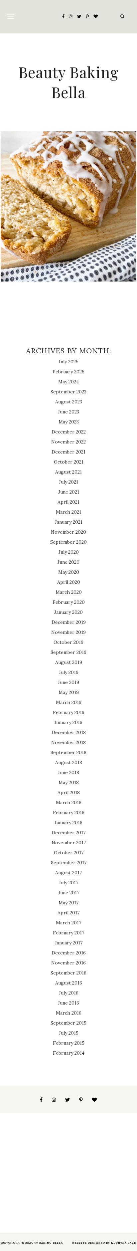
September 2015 (68, 1023)
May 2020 (68, 572)
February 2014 (68, 1053)
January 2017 (68, 943)
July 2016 (68, 993)
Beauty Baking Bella (68, 82)
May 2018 (69, 782)
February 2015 (68, 1043)
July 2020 (69, 552)
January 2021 (68, 522)
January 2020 (68, 612)
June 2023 (68, 412)
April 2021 (68, 502)
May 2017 (68, 903)
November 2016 (68, 963)
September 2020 (68, 542)
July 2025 (68, 362)
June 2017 (68, 893)
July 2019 (68, 672)
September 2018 (68, 752)
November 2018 (68, 742)
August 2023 (68, 402)
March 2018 (68, 802)
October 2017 (68, 853)
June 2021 (68, 492)
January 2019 (68, 722)
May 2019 (69, 692)
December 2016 (69, 953)
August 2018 (68, 762)
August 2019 (68, 662)
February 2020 (69, 602)
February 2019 (68, 712)
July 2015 (68, 1033)
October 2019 (68, 642)
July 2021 (68, 482)
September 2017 (68, 863)
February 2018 (68, 813)
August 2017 (68, 873)
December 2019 (69, 622)
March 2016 (68, 1013)
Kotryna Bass (123, 1242)
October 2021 (68, 462)
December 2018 (69, 732)
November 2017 (69, 843)
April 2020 (68, 582)
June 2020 (68, 562)
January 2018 (68, 823)
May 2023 (69, 422)
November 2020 (68, 532)
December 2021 (68, 452)
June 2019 (68, 682)
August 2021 (68, 472)
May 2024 (68, 382)
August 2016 (68, 983)
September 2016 (68, 973)
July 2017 (68, 883)
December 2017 (68, 833)
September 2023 (68, 392)
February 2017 (68, 933)
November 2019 (68, 632)
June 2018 (68, 772)
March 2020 (69, 592)
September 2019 (68, 652)
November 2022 (68, 442)
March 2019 (68, 702)
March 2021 (68, 512)
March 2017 (68, 923)
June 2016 (68, 1003)
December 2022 (69, 432)
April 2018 (69, 792)
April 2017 (68, 913)
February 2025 (68, 372)
